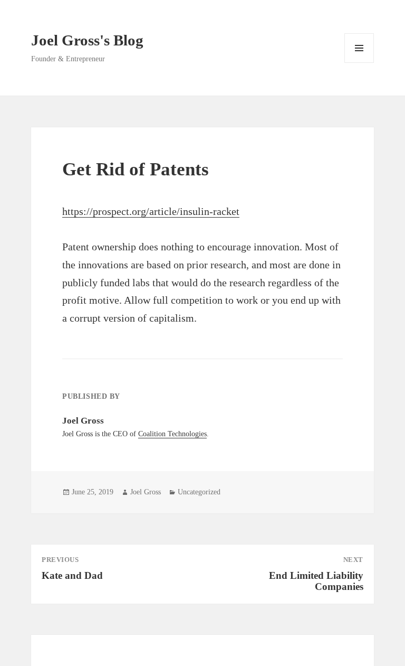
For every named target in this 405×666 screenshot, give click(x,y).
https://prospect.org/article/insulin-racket (150, 211)
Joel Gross (145, 492)
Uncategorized (199, 492)
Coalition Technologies (172, 434)
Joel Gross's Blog (87, 40)
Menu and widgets (359, 62)
